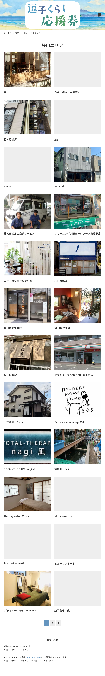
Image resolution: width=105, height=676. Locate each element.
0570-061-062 (34, 657)
